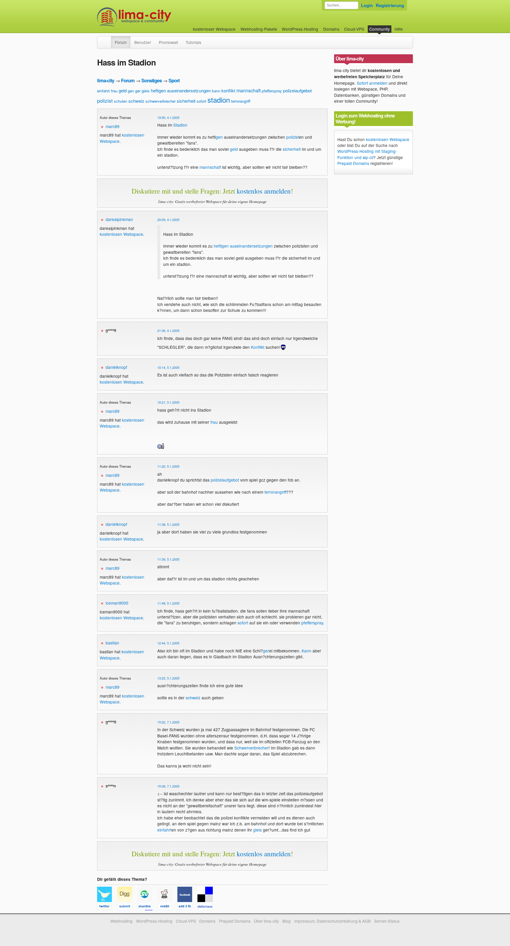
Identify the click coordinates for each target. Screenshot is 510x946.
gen (131, 91)
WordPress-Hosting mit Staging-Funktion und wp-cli (367, 154)
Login (367, 5)
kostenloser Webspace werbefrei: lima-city (156, 17)
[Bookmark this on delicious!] (206, 907)
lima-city (105, 80)
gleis (146, 91)
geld (123, 90)
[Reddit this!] (167, 907)
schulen (120, 101)
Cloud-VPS (354, 29)
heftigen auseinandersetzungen (181, 90)
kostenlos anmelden (264, 190)
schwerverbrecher (161, 101)
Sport (174, 80)
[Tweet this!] (107, 907)
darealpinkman (119, 219)
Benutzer (142, 42)
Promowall (168, 42)
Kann (306, 651)
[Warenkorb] (407, 26)
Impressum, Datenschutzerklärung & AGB (332, 921)
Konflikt (257, 347)
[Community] (107, 39)
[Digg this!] (127, 907)
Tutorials (193, 42)
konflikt (228, 90)
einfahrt (103, 91)
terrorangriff (240, 101)
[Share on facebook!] (187, 907)
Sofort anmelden (372, 83)
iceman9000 (117, 603)
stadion (218, 99)
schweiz (136, 101)
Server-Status (387, 921)
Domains (331, 29)
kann (216, 91)
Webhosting (121, 921)
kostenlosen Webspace (121, 234)
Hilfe (399, 29)
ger (137, 91)
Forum (121, 42)
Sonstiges (151, 80)
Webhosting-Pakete (259, 29)
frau (114, 91)
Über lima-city (266, 921)
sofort (201, 101)
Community (379, 29)
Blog (286, 921)
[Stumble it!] (147, 907)
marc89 (113, 126)
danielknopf (116, 367)
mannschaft (248, 90)
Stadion (180, 125)
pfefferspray (272, 91)
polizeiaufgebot (297, 90)
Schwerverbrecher (251, 748)
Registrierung (390, 5)
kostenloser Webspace (214, 29)
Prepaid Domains (353, 163)
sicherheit (186, 101)
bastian (112, 643)
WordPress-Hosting (300, 29)
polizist (105, 100)
